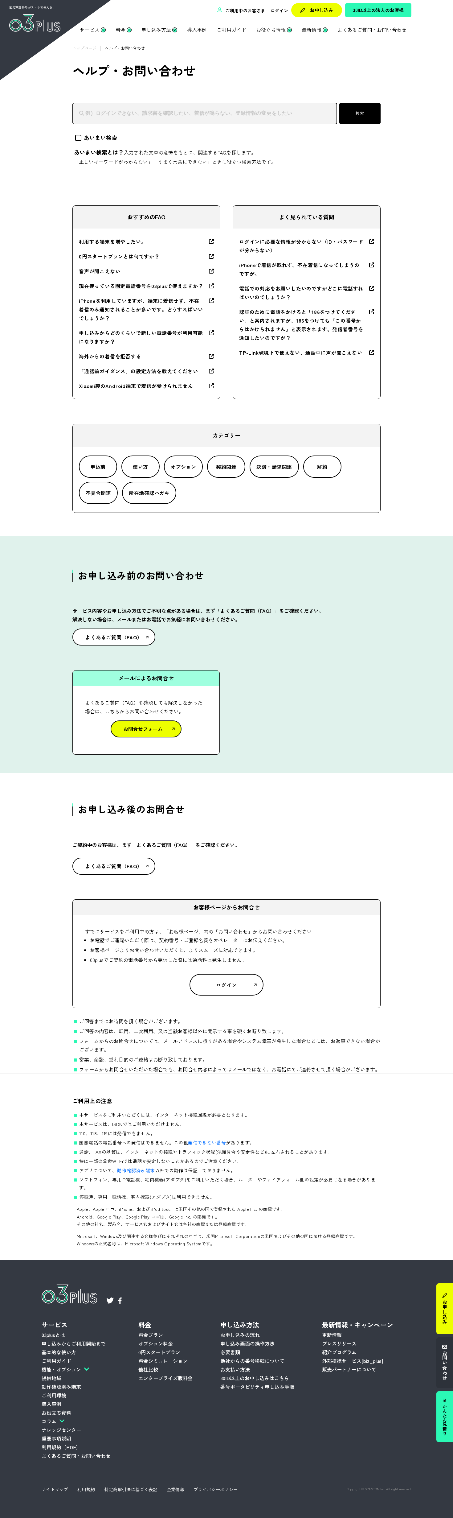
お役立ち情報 (271, 29)
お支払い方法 (235, 1369)
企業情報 (175, 1489)
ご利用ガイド (231, 29)
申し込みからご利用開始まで (74, 1343)
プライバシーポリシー (216, 1489)
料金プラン (150, 1335)
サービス (90, 29)
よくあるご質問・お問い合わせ (371, 29)
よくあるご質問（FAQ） (113, 637)
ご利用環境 (54, 1395)
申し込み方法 (156, 29)
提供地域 (51, 1378)
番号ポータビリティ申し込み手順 (257, 1386)
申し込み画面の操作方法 (247, 1343)
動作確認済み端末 (136, 1170)
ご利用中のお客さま (244, 10)
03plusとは (53, 1335)
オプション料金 (155, 1343)
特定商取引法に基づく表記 (130, 1489)
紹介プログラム (339, 1352)
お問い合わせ (444, 1365)
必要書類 (230, 1352)
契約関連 (226, 466)
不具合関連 (98, 493)
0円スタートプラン (159, 1352)
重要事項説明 (56, 1438)
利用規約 (86, 1489)
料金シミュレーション (163, 1360)
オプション (183, 466)
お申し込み (321, 10)
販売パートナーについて (349, 1369)
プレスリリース (339, 1343)
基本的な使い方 (59, 1352)
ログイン (279, 10)
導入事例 (197, 29)
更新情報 (332, 1335)
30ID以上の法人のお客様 (378, 10)
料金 (120, 29)
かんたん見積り (445, 1420)
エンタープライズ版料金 (165, 1378)
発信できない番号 (207, 1142)
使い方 (140, 466)
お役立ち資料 (56, 1412)
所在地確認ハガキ (149, 493)
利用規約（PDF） (61, 1447)
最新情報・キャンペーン (357, 1324)
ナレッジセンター (61, 1429)
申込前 (97, 466)
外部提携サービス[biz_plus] (352, 1360)
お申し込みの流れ (240, 1335)
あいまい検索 (100, 138)
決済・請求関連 (274, 466)
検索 (360, 113)
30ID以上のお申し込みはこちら (254, 1378)
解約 (322, 466)
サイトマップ (55, 1489)
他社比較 (148, 1369)
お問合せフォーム (143, 728)
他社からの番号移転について (252, 1360)
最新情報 (311, 29)
